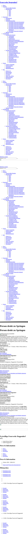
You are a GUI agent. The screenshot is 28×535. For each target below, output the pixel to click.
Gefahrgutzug (12, 38)
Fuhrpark (8, 19)
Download (8, 78)
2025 (10, 10)
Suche (1, 158)
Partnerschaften (9, 65)
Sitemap (5, 492)
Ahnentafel (8, 67)
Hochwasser (8, 73)
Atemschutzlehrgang (13, 51)
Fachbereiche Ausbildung (11, 50)
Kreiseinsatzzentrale (13, 42)
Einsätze (5, 6)
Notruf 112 (8, 71)
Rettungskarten (9, 77)
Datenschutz (5, 490)
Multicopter (11, 45)
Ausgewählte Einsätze (11, 8)
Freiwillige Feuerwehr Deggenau (16, 23)
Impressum (5, 489)
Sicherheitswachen (13, 47)
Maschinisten (12, 44)
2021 (10, 15)
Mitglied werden (9, 32)
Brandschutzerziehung (14, 56)
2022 (10, 14)
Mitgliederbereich (10, 68)
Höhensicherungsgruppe (14, 40)
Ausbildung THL (13, 54)
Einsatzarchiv (9, 9)
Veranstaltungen (12, 49)
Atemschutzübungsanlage (14, 53)
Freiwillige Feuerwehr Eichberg (16, 24)
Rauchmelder (9, 72)
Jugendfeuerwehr (12, 59)
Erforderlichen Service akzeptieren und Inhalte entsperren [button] (13, 373)
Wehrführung (9, 18)
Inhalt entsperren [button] (4, 372)
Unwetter (8, 74)
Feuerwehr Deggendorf (8, 2)
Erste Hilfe (11, 58)
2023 (10, 13)
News (4, 5)
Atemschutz (11, 36)
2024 (10, 11)
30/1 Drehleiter (3, 353)
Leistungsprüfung (13, 62)
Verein (4, 63)
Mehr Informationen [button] (4, 370)
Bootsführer (11, 37)
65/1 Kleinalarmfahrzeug (5, 354)
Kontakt (5, 488)
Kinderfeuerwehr (12, 60)
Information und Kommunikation (16, 41)
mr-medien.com (8, 485)
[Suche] (17, 158)
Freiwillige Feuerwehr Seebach (16, 31)
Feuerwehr (5, 17)
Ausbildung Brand (13, 55)
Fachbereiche (6, 33)
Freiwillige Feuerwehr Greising (16, 26)
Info (4, 69)
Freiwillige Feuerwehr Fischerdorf (16, 22)
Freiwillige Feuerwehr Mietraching (16, 27)
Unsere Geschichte (10, 64)
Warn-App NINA (10, 76)
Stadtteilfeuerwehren (10, 20)
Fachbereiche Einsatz (10, 35)
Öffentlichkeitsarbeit (13, 46)
